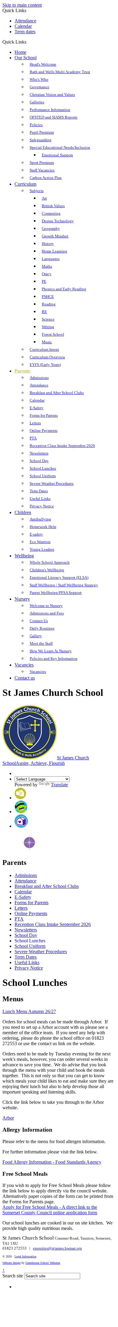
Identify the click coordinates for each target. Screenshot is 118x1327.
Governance (39, 87)
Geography (51, 228)
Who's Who (39, 79)
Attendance (25, 20)
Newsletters (39, 453)
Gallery (36, 636)
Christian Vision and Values (52, 94)
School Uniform (43, 476)
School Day (39, 460)
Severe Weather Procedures (52, 483)
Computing (51, 213)
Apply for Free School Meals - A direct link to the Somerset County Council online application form (49, 1210)
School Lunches (43, 468)
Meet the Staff (41, 643)
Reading (49, 304)
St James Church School (45, 760)
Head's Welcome (43, 64)
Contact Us (39, 620)
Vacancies (24, 664)
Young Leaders (42, 549)
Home (20, 52)
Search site (12, 1275)
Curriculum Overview (47, 357)
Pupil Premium (42, 132)
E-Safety (37, 408)
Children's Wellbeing (47, 570)
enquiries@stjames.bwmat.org (57, 1248)
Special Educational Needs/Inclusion (60, 147)
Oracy (46, 274)
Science (48, 319)
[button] (29, 42)
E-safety (36, 534)
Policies (36, 124)
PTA (33, 438)
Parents (22, 370)
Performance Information (50, 109)
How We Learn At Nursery (51, 651)
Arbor (8, 1117)
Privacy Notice (42, 506)
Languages (51, 258)
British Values (53, 206)
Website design (11, 1262)
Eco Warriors (40, 542)
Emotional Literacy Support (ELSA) (59, 577)
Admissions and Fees (47, 613)
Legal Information (25, 1256)
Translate (59, 784)
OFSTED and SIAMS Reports (53, 117)
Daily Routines (42, 628)
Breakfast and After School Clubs (57, 392)
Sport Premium (42, 162)
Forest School (53, 334)
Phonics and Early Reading (64, 289)
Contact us (25, 677)
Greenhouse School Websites (42, 1262)
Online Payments (43, 430)
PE (44, 281)
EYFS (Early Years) (45, 364)
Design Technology (58, 221)
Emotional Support (57, 155)
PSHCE (48, 296)
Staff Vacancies (42, 170)
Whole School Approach (50, 562)
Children (23, 512)
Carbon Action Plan (46, 177)
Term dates (25, 31)
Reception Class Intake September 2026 (62, 445)
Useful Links (40, 498)
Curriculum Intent (44, 349)
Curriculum (25, 184)
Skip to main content (22, 5)
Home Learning (54, 251)
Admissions (39, 377)
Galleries (37, 102)
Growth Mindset (55, 236)
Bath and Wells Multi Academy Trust (60, 72)
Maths (47, 266)
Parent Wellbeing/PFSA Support (56, 592)
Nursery (22, 599)
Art (44, 198)
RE (44, 311)
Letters (35, 423)
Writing (48, 326)
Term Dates (39, 491)
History (48, 243)
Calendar (23, 26)
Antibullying (40, 519)
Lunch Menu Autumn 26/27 (29, 1011)
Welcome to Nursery (46, 605)
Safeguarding (40, 140)
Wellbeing (24, 555)
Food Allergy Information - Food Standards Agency (51, 1162)
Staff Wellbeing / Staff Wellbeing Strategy (64, 585)
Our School (26, 57)
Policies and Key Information (53, 658)
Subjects (37, 190)
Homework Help (43, 526)
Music (47, 342)
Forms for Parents (44, 415)
